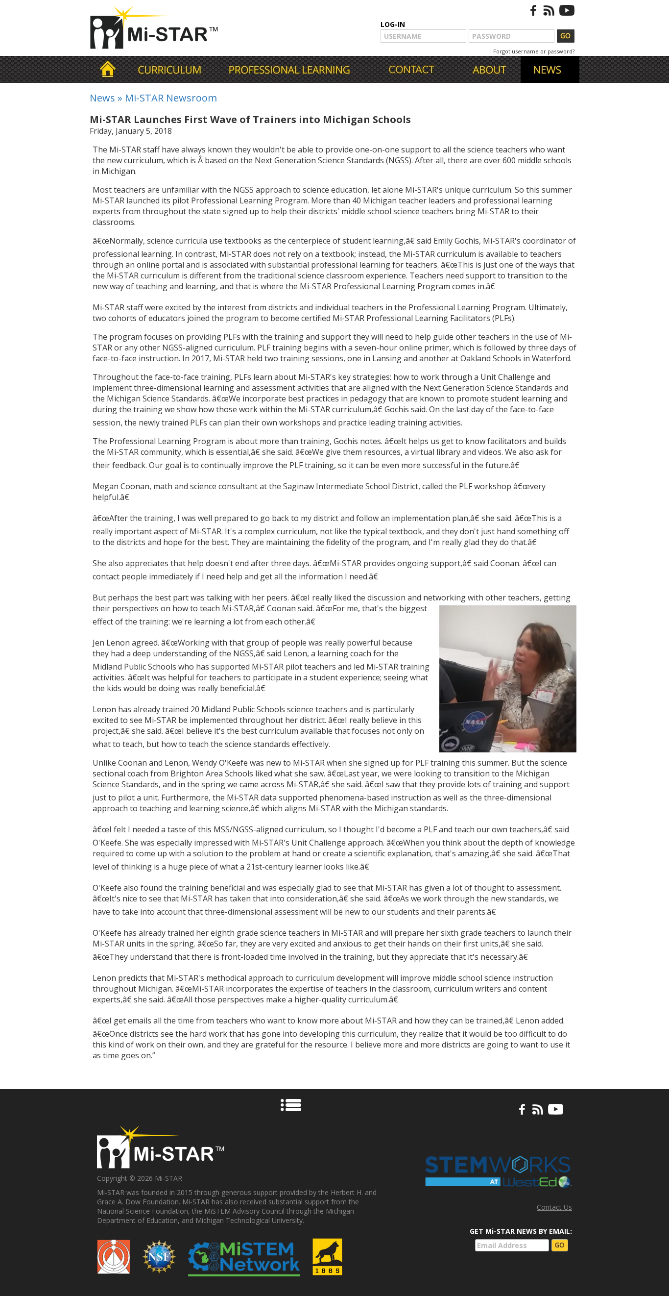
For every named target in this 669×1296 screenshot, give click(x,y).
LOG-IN (393, 24)
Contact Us (554, 1207)
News (102, 97)
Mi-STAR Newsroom (171, 97)
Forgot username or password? (533, 51)
